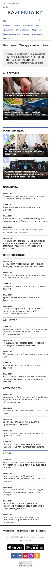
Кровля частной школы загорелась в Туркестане (21, 298)
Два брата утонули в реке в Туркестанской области (24, 287)
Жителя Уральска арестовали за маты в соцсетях (22, 366)
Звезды (6, 38)
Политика (10, 187)
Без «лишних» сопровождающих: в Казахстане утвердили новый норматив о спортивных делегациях (23, 506)
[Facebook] (14, 555)
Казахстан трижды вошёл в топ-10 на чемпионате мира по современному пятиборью (21, 519)
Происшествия (14, 255)
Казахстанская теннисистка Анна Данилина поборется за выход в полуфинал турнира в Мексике (24, 379)
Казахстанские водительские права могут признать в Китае (23, 434)
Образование (22, 30)
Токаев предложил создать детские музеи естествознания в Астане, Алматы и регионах (25, 219)
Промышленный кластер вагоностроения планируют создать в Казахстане (23, 197)
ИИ (37, 25)
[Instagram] (31, 555)
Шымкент (28, 25)
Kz (7, 6)
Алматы (7, 25)
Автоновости (13, 388)
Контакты (41, 530)
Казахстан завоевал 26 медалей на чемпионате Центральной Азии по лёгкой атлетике (23, 478)
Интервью (37, 34)
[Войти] (45, 20)
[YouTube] (25, 555)
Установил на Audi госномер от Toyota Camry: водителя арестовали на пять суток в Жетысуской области (25, 331)
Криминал (8, 30)
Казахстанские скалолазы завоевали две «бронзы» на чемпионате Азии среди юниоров (23, 492)
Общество (10, 320)
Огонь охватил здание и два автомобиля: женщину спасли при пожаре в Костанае (23, 265)
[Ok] (37, 555)
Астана (16, 25)
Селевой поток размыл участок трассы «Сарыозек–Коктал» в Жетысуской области (23, 445)
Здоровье (36, 30)
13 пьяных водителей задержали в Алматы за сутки (25, 355)
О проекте (8, 530)
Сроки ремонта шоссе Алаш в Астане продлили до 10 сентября (21, 423)
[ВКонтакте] (20, 555)
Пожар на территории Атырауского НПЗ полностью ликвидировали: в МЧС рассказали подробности (22, 311)
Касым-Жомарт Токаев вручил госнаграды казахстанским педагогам (23, 230)
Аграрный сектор (11, 34)
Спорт (7, 453)
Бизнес (25, 34)
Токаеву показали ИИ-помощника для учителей (21, 208)
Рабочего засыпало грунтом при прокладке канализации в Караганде (24, 276)
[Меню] (4, 20)
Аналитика (11, 73)
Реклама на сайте (25, 530)
